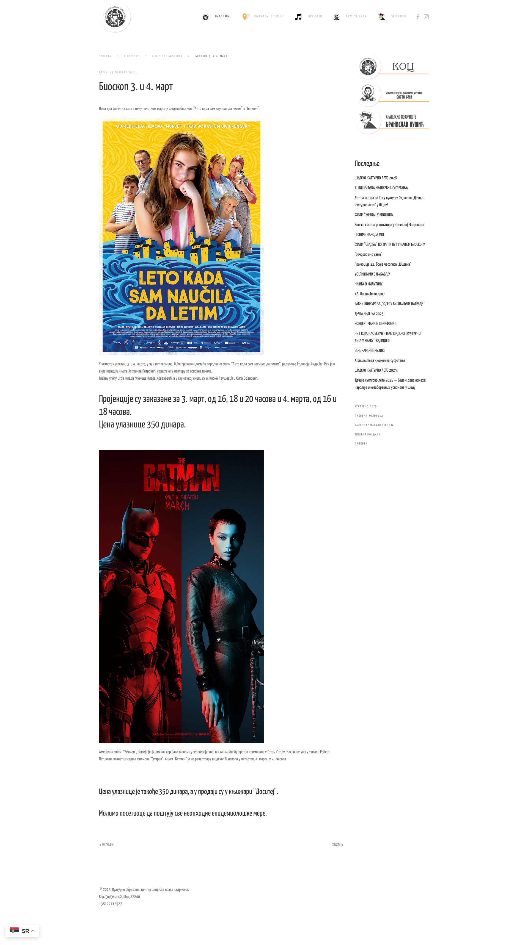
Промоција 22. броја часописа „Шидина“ (383, 264)
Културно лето (366, 406)
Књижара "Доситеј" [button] (269, 16)
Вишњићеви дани (368, 434)
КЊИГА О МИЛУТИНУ (369, 284)
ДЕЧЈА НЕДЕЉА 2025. (369, 314)
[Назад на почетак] (115, 16)
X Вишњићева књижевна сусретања (380, 360)
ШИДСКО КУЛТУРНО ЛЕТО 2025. (376, 370)
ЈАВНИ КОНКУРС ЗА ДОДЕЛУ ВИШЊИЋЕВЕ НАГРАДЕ (389, 304)
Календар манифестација (374, 425)
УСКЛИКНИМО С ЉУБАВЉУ (372, 274)
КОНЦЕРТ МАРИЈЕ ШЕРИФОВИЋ (376, 324)
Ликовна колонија (369, 416)
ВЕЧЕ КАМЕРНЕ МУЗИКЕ (370, 351)
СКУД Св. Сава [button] (356, 16)
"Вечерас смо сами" (368, 254)
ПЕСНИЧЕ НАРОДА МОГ (369, 235)
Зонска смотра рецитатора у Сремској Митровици (389, 225)
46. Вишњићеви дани (369, 294)
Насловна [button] (222, 16)
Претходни (108, 844)
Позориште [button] (399, 16)
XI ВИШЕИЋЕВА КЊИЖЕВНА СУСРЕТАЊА (381, 188)
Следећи (336, 844)
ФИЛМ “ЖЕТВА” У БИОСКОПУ (374, 215)
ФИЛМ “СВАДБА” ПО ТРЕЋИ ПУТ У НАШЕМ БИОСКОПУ (390, 245)
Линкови (361, 443)
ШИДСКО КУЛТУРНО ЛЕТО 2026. (376, 178)
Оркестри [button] (315, 16)
